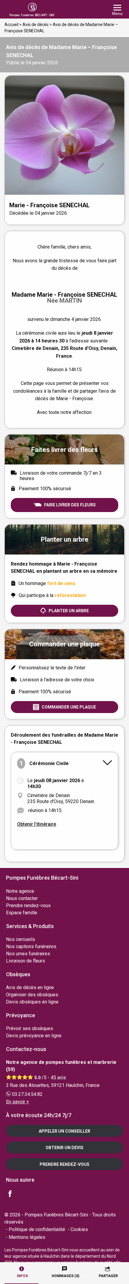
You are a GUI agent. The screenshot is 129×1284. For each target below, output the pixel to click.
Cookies (79, 1229)
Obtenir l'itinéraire (36, 824)
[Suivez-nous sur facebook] (13, 1194)
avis (58, 1077)
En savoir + (17, 1102)
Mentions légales (27, 1237)
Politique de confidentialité (37, 1229)
